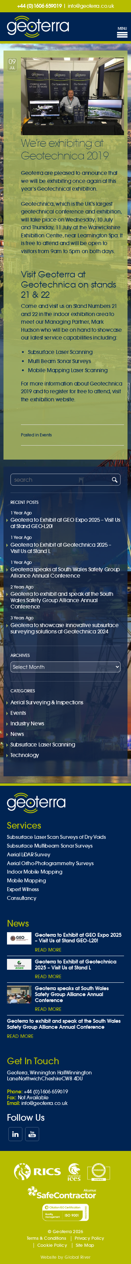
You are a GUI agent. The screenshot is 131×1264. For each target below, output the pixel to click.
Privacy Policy (89, 1238)
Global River (77, 1257)
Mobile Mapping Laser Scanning (67, 370)
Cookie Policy (52, 1245)
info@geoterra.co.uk (91, 6)
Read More (48, 950)
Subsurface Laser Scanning (60, 352)
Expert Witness (23, 890)
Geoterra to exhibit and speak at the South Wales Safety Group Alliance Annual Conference (61, 600)
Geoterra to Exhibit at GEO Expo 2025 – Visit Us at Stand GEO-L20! (65, 522)
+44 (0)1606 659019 (39, 5)
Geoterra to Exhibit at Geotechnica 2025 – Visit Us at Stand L (60, 547)
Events (45, 434)
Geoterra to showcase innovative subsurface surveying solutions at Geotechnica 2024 (64, 628)
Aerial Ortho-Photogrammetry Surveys (50, 864)
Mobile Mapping (26, 881)
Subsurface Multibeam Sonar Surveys (50, 846)
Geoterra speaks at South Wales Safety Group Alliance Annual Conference (65, 572)
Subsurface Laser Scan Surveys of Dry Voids (56, 837)
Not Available (33, 1097)
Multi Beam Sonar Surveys (59, 361)
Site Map (85, 1245)
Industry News (27, 723)
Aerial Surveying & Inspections (46, 702)
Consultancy (21, 898)
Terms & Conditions (46, 1238)
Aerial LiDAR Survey (28, 855)
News (17, 734)
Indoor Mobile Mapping (35, 872)
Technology (24, 755)
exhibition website (52, 399)
